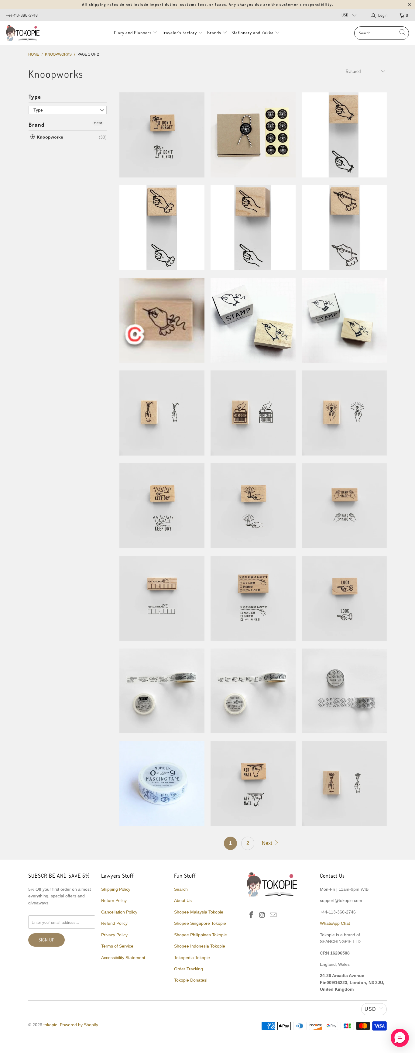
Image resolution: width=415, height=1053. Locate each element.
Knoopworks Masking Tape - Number (161, 783)
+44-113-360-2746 (22, 15)
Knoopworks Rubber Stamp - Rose (344, 783)
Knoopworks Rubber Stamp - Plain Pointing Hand (253, 227)
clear (98, 123)
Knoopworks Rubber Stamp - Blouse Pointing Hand (161, 227)
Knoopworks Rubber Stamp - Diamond (344, 413)
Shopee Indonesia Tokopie (199, 946)
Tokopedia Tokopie (192, 957)
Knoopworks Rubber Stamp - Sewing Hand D (344, 320)
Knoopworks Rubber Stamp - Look (344, 598)
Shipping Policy (115, 889)
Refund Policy (114, 923)
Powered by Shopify (79, 1024)
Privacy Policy (114, 934)
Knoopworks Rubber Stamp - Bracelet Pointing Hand (344, 134)
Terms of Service (117, 946)
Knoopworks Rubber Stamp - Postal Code (161, 598)
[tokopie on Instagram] (262, 915)
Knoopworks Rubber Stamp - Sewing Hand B (253, 320)
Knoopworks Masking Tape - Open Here (344, 691)
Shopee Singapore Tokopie (200, 923)
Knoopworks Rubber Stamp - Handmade (344, 505)
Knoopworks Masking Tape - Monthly (253, 691)
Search (181, 889)
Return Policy (114, 900)
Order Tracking (188, 968)
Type (35, 96)
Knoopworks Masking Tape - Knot (161, 691)
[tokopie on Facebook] (251, 915)
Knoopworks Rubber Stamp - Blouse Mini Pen (344, 227)
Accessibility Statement (123, 957)
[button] (400, 1038)
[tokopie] (22, 33)
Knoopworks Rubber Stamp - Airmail (253, 783)
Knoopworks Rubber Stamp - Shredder (253, 413)
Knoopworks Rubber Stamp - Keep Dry (161, 505)
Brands (214, 33)
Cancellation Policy (119, 912)
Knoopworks (49, 137)
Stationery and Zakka (253, 33)
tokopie (50, 1024)
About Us (183, 900)
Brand (37, 124)
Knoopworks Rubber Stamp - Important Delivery (253, 598)
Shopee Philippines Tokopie (200, 934)
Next (267, 843)
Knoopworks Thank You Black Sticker (253, 134)
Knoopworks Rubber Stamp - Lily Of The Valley (161, 413)
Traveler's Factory (180, 33)
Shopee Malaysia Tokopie (198, 912)
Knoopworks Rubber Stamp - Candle (253, 505)
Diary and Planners (133, 33)
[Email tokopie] (273, 915)
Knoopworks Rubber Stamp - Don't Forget (161, 134)
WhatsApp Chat (335, 923)
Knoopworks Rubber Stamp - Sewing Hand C (161, 320)
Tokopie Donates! (191, 980)
